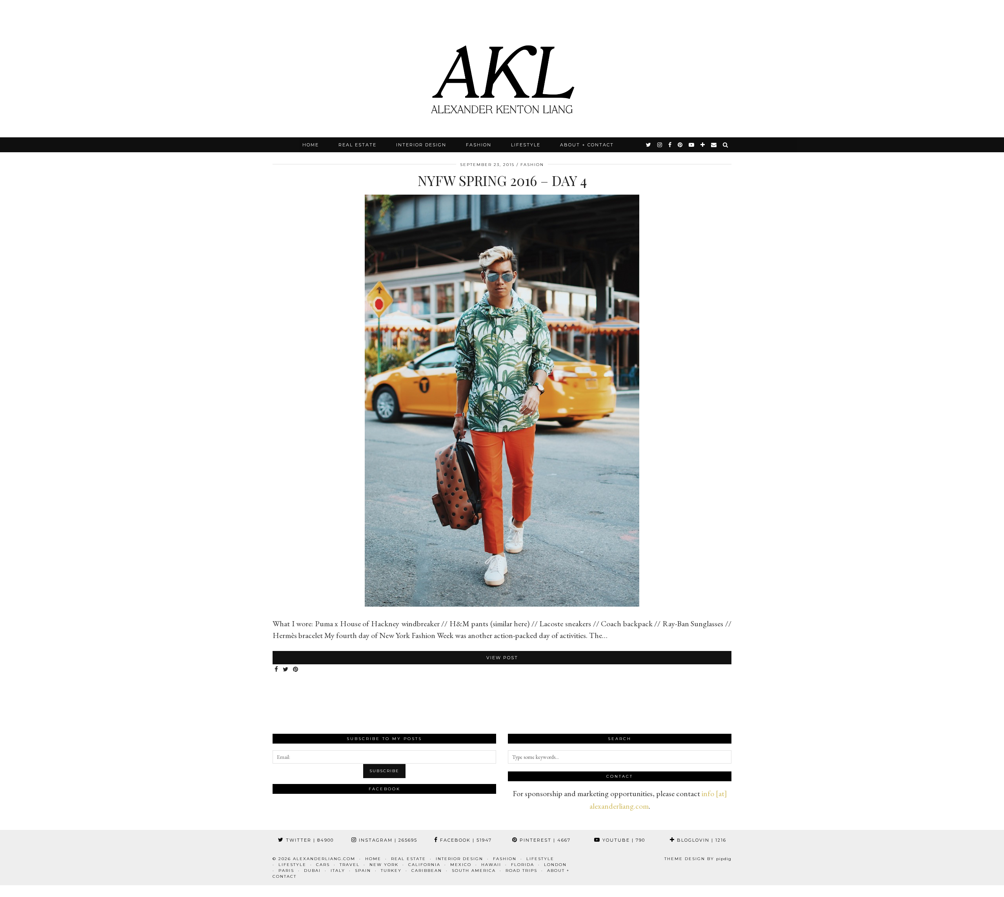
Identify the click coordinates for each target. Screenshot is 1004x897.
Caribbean (426, 870)
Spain (363, 870)
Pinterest (544, 840)
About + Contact (587, 145)
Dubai (312, 870)
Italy (338, 870)
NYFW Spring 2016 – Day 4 (502, 180)
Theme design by (697, 858)
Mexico (460, 864)
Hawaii (491, 864)
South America (474, 870)
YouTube (622, 840)
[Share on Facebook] (277, 669)
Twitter (309, 840)
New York (383, 864)
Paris (286, 870)
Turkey (391, 870)
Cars (323, 864)
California (424, 864)
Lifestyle (525, 145)
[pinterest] (680, 144)
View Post (502, 657)
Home (310, 145)
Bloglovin (700, 840)
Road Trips (521, 870)
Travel (350, 864)
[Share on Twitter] (286, 669)
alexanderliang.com (324, 858)
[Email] (714, 144)
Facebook (465, 840)
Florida (522, 864)
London (555, 864)
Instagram (387, 840)
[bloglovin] (703, 144)
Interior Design (421, 145)
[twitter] (649, 144)
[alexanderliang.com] (502, 68)
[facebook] (670, 144)
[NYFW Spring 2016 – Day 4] (502, 604)
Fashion (478, 145)
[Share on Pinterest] (296, 669)
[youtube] (692, 144)
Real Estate (357, 145)
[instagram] (660, 144)
